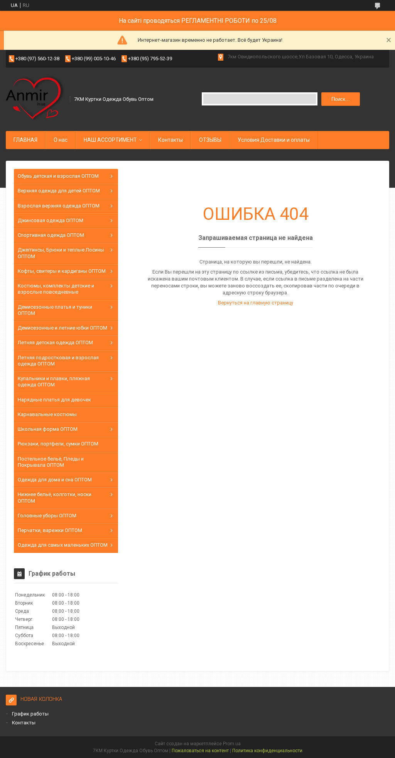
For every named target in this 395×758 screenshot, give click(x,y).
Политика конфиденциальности (267, 750)
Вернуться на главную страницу (255, 303)
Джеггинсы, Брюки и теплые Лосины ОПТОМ (61, 253)
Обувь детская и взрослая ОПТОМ (58, 176)
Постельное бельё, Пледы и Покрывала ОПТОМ (51, 462)
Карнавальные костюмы (47, 414)
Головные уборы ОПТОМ (47, 515)
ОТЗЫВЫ (210, 140)
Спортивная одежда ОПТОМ (51, 235)
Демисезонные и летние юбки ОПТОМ (62, 328)
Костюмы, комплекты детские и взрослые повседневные (56, 289)
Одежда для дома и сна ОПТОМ (55, 480)
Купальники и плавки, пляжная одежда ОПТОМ (54, 381)
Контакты (170, 140)
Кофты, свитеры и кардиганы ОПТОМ (62, 271)
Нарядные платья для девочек (54, 400)
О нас (61, 140)
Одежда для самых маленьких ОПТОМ (63, 545)
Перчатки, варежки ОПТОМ (50, 530)
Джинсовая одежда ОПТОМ (50, 220)
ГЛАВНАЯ (25, 140)
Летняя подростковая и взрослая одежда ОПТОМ (58, 361)
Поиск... (340, 99)
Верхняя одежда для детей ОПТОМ (59, 191)
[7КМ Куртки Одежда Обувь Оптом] (35, 98)
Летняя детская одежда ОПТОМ (55, 342)
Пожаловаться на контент (200, 750)
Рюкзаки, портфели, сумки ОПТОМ (58, 444)
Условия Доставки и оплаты (274, 140)
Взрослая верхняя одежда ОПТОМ (59, 206)
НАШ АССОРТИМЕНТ (110, 140)
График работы (30, 714)
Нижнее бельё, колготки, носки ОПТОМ (54, 497)
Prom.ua (232, 743)
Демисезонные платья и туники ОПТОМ (55, 310)
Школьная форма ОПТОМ (48, 429)
